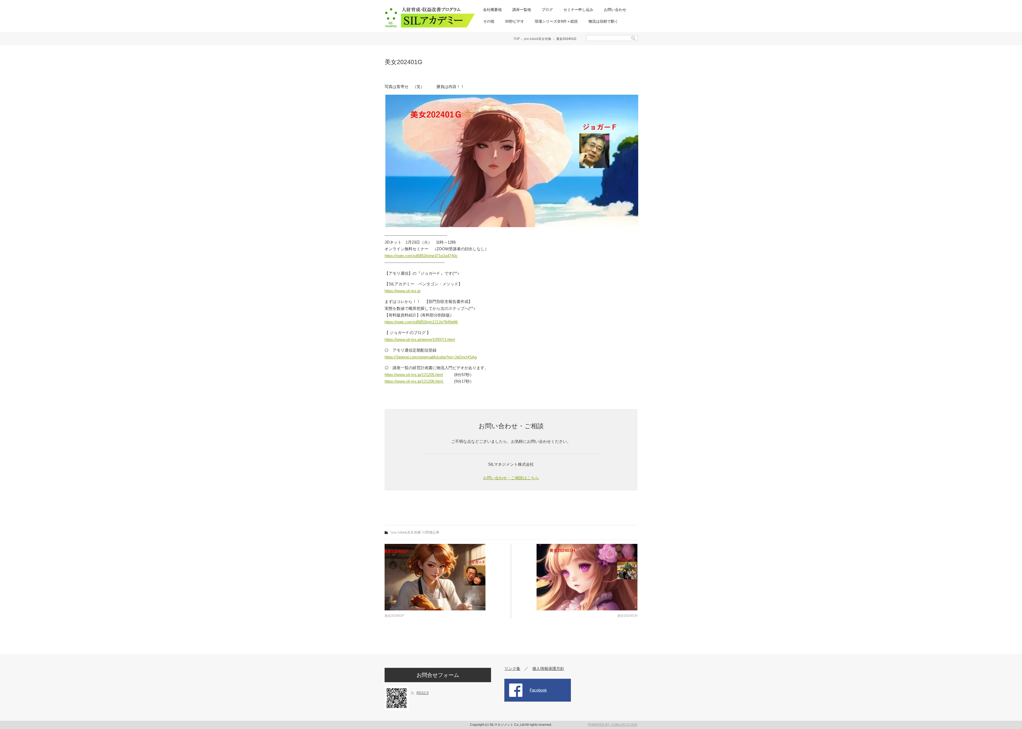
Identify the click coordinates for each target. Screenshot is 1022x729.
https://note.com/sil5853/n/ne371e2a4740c (421, 255)
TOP (516, 39)
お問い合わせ (615, 9)
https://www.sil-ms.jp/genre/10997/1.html (420, 339)
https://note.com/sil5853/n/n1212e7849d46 (421, 322)
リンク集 (512, 668)
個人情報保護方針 (548, 668)
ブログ (547, 9)
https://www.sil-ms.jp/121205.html (414, 374)
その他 (488, 21)
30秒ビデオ (514, 21)
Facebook (538, 690)
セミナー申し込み (578, 9)
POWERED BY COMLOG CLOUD (612, 725)
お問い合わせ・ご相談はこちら (511, 478)
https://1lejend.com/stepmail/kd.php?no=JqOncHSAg (431, 357)
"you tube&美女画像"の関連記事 (414, 532)
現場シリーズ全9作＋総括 (556, 21)
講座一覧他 (521, 9)
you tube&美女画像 (537, 39)
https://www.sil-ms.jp (403, 291)
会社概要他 (492, 9)
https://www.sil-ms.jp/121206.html (414, 381)
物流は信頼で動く (603, 21)
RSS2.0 (422, 693)
